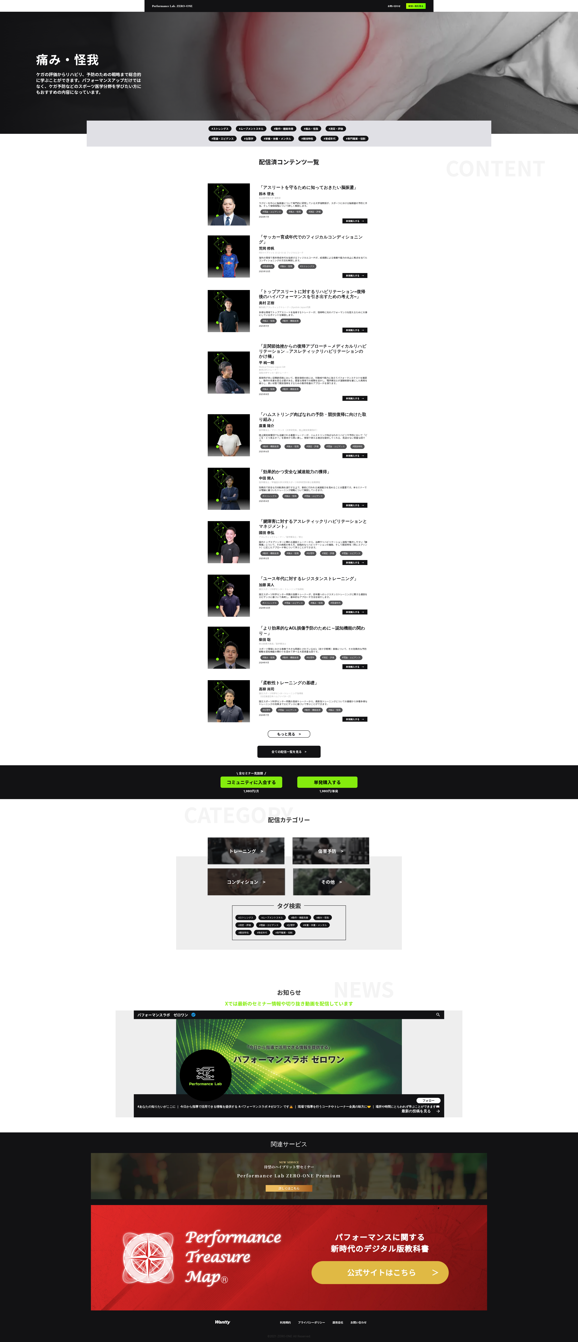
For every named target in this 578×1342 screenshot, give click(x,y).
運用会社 (337, 1322)
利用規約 (285, 1322)
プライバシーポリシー (311, 1322)
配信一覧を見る (416, 6)
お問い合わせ (394, 6)
